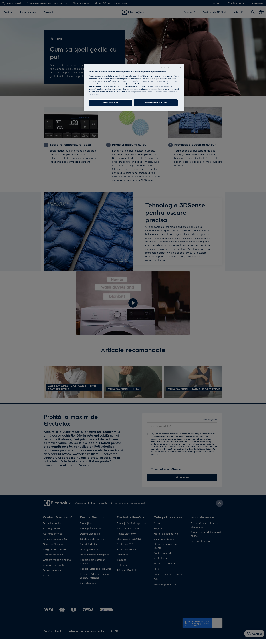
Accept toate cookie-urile (156, 102)
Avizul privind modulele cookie (141, 91)
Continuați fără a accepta (171, 68)
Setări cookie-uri (110, 102)
